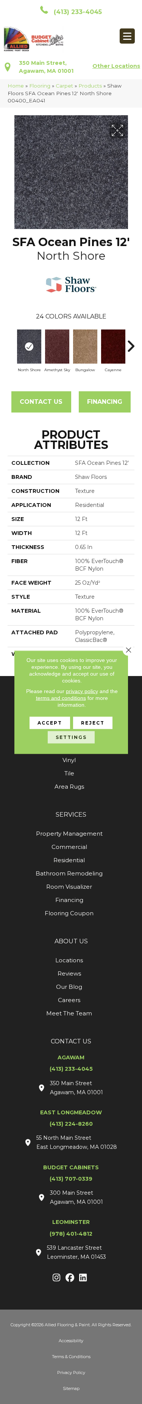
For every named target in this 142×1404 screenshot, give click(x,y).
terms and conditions (61, 698)
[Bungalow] (85, 347)
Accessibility (71, 1340)
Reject (93, 722)
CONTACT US (71, 1041)
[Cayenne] (113, 347)
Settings (71, 737)
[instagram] (56, 1278)
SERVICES (71, 814)
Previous (11, 342)
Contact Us (41, 401)
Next (130, 342)
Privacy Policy (71, 1372)
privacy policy (82, 691)
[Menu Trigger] (127, 36)
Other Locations (116, 66)
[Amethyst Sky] (57, 347)
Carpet (64, 86)
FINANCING (104, 401)
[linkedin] (83, 1278)
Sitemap (71, 1388)
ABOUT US (71, 941)
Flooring (39, 86)
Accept (49, 722)
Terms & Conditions (71, 1356)
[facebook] (69, 1278)
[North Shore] (29, 347)
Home (16, 86)
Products (90, 86)
